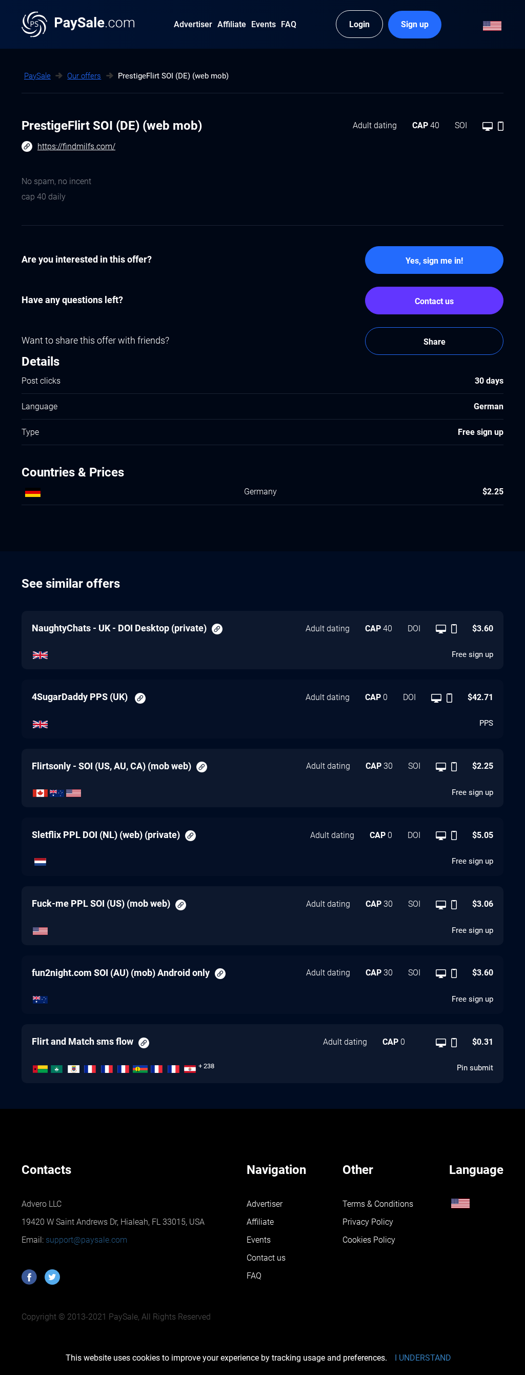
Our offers (84, 76)
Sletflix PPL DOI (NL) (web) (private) (106, 834)
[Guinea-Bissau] (40, 1066)
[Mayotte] (123, 1066)
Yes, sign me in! (434, 261)
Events (259, 1240)
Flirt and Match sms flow (82, 1041)
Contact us (434, 301)
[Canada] (40, 790)
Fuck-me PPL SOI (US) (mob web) (101, 903)
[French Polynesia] (190, 1066)
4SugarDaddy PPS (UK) (81, 696)
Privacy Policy (367, 1222)
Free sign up (472, 654)
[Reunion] (157, 1066)
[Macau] (57, 1066)
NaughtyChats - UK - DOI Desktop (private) (119, 628)
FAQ (254, 1276)
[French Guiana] (173, 1066)
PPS (486, 723)
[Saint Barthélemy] (73, 1066)
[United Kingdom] (40, 653)
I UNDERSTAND (423, 1358)
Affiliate (260, 1222)
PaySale (37, 76)
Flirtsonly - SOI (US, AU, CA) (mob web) (111, 766)
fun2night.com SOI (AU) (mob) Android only (121, 972)
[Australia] (57, 790)
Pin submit (475, 1067)
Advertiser (264, 1204)
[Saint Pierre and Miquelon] (90, 1066)
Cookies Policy (368, 1240)
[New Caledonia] (140, 1066)
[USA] (73, 790)
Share (434, 342)
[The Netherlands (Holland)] (40, 859)
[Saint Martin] (106, 1066)
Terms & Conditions (377, 1204)
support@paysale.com (85, 1240)
